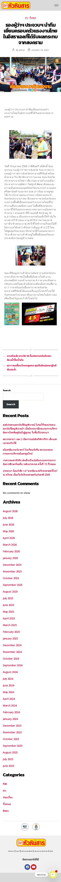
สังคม (6, 811)
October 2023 (11, 739)
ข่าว (26, 17)
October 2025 (11, 578)
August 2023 (10, 752)
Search (6, 390)
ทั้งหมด (33, 17)
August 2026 (10, 511)
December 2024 (12, 645)
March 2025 (10, 625)
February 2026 (11, 551)
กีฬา (5, 784)
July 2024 (8, 679)
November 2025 (12, 571)
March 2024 (10, 705)
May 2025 (8, 611)
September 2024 (12, 665)
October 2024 (11, 658)
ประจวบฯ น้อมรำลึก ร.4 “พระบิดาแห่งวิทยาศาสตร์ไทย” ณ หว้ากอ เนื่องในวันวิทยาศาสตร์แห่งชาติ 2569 (30, 472)
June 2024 (8, 685)
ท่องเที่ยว (8, 797)
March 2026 (10, 544)
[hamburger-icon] (56, 5)
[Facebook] (27, 867)
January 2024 (10, 719)
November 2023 (12, 732)
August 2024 (10, 672)
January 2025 (10, 638)
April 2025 (9, 618)
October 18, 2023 (40, 49)
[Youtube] (33, 867)
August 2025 (10, 591)
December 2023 (12, 725)
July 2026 (8, 518)
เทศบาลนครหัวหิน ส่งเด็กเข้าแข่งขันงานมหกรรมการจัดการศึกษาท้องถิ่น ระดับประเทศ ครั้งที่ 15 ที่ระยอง (29, 462)
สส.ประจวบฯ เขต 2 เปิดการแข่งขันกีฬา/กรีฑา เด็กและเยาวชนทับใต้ (30, 441)
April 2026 (9, 538)
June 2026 (8, 524)
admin (22, 49)
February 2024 (11, 712)
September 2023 (12, 746)
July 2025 (8, 598)
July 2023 (8, 759)
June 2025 (8, 605)
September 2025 (12, 585)
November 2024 (12, 652)
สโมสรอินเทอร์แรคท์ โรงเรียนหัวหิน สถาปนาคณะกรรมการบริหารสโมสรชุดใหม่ (28, 451)
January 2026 (10, 558)
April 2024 (9, 699)
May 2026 (8, 531)
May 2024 (8, 692)
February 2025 (11, 632)
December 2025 (12, 565)
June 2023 (8, 766)
